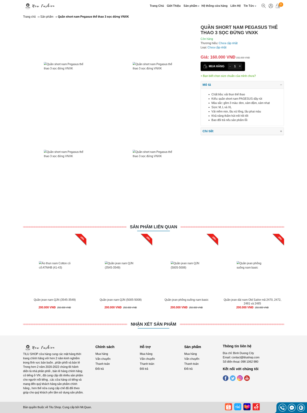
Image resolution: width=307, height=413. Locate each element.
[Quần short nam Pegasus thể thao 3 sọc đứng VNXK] (65, 66)
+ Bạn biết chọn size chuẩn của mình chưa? (228, 75)
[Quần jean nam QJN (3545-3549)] (54, 265)
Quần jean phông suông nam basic (187, 299)
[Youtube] (247, 378)
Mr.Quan (85, 407)
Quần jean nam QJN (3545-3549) (55, 299)
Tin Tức (249, 5)
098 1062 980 (249, 361)
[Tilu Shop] (40, 347)
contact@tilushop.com (245, 357)
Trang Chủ (157, 5)
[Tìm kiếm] (263, 5)
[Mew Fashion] (40, 6)
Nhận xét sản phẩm (153, 324)
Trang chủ (29, 16)
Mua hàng (101, 353)
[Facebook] (225, 378)
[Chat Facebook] (292, 408)
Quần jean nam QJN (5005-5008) (121, 299)
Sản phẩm (190, 5)
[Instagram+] (240, 378)
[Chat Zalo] (301, 408)
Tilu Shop (55, 407)
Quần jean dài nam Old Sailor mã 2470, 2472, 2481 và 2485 (252, 301)
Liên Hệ (235, 5)
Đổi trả (99, 368)
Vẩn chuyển (103, 358)
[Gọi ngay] (282, 408)
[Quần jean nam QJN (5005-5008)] (120, 265)
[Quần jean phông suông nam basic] (186, 265)
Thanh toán (102, 363)
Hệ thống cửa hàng (214, 5)
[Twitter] (233, 378)
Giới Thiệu (174, 5)
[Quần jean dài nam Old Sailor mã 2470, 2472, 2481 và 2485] (252, 265)
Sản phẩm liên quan (153, 226)
